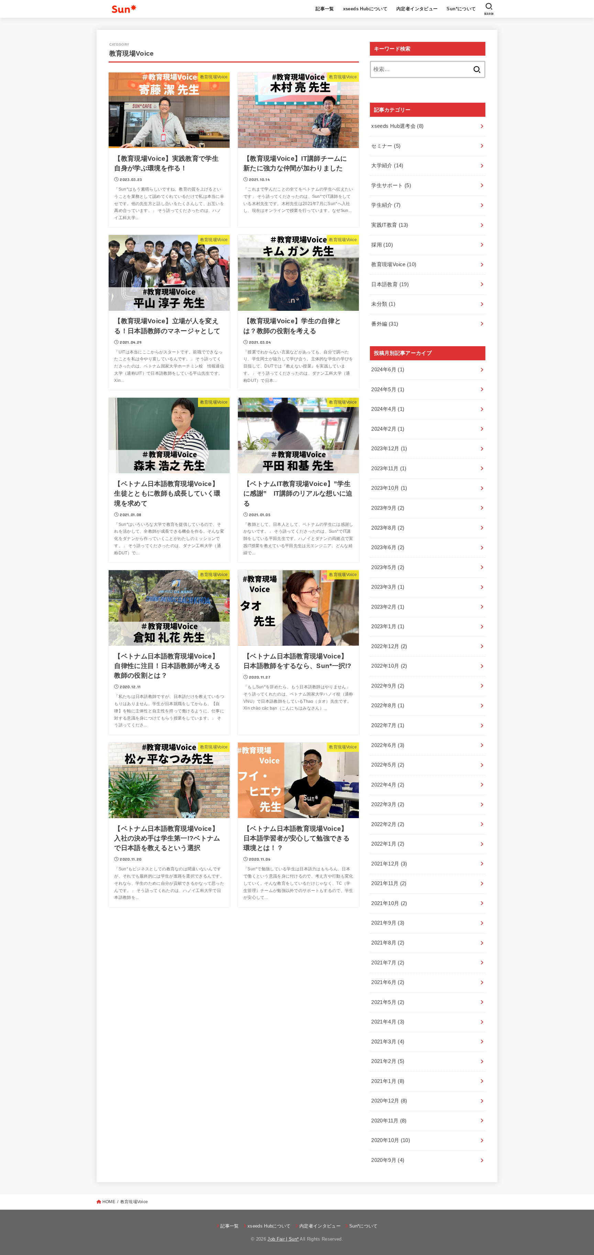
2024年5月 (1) (387, 389)
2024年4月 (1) (387, 409)
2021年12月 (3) (389, 864)
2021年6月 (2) (387, 982)
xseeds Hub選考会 (397, 126)
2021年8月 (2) (387, 943)
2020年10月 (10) (390, 1140)
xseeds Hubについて (365, 8)
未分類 (383, 304)
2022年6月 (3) (387, 745)
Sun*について (461, 8)
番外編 (384, 324)
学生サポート (391, 185)
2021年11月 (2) (388, 883)
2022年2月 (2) (387, 824)
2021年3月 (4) (387, 1041)
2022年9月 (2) (387, 686)
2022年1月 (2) (387, 844)
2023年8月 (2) (387, 528)
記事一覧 (325, 8)
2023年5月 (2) (387, 567)
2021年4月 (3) (387, 1022)
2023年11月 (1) (388, 468)
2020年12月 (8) (389, 1101)
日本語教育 (390, 284)
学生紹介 (385, 205)
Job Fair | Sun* (283, 1239)
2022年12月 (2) (389, 646)
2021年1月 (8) (387, 1081)
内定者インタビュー (417, 8)
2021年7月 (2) (387, 962)
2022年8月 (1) (387, 705)
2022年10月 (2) (389, 666)
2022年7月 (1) (387, 725)
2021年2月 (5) (387, 1061)
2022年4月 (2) (387, 785)
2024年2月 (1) (387, 429)
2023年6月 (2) (387, 547)
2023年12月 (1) (389, 448)
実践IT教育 (389, 225)
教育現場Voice (393, 264)
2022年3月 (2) (387, 804)
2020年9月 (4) (387, 1160)
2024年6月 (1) (387, 369)
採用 (382, 245)
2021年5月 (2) (387, 1002)
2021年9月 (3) (387, 923)
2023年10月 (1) (389, 488)
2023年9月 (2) (387, 508)
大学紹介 (387, 165)
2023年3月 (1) (387, 587)
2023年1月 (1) (387, 626)
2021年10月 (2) (389, 903)
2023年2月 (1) (387, 607)
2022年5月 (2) (387, 765)
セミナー (385, 146)
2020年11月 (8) (388, 1120)
